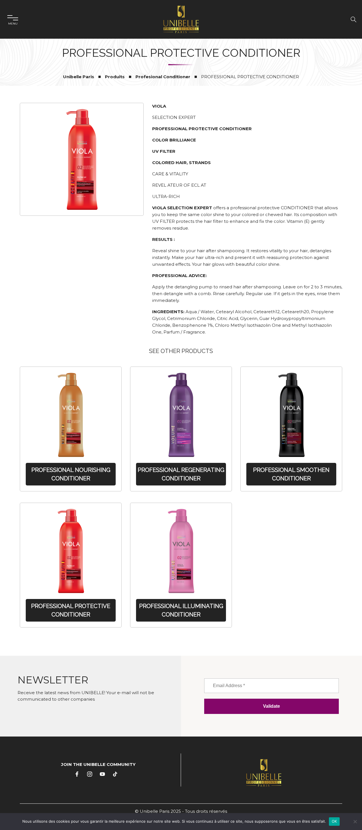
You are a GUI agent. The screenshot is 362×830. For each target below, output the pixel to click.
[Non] (355, 821)
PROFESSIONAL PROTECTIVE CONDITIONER (70, 610)
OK (334, 821)
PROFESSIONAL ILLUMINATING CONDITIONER (181, 610)
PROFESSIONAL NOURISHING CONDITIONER (70, 474)
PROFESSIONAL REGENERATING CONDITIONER (181, 474)
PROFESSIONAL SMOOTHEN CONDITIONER (291, 474)
